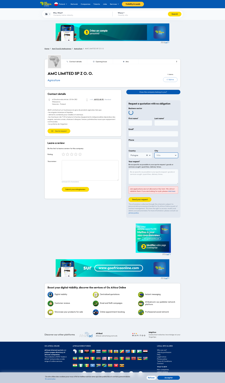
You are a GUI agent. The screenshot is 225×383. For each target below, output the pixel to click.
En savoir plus (50, 379)
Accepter (169, 378)
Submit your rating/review (75, 189)
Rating (50, 154)
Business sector (135, 108)
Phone (131, 140)
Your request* (134, 162)
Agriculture (54, 80)
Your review (52, 161)
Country (132, 151)
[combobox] (47, 14)
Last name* (159, 118)
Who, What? (58, 13)
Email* (131, 129)
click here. (172, 191)
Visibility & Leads (133, 4)
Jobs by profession (164, 352)
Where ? (121, 13)
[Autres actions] (176, 61)
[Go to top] (188, 370)
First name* (133, 118)
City (156, 151)
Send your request (140, 199)
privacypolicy (134, 213)
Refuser (151, 378)
